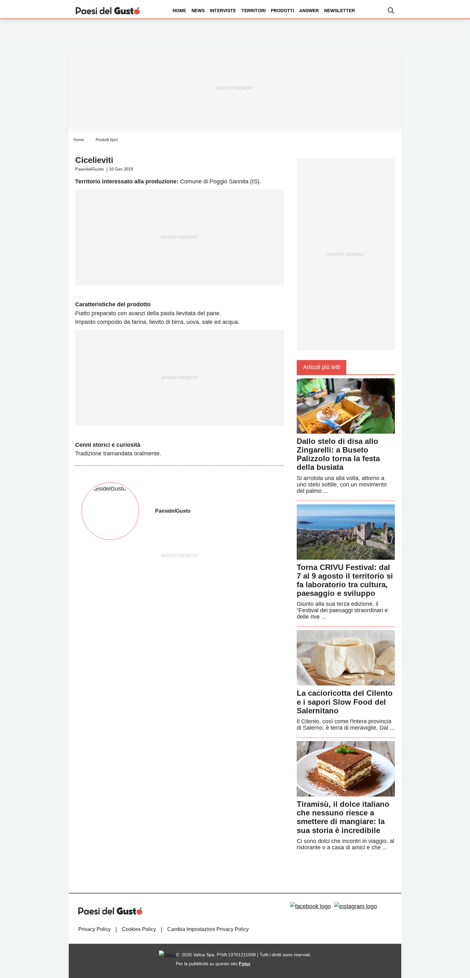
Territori (253, 10)
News (198, 10)
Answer (309, 10)
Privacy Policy (94, 929)
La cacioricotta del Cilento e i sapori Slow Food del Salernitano (345, 702)
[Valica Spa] (167, 954)
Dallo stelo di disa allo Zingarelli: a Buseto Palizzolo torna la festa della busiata (338, 454)
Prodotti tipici (107, 140)
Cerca (419, 34)
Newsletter (339, 10)
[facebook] (310, 906)
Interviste (223, 10)
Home (179, 10)
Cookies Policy (139, 929)
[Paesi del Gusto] (108, 10)
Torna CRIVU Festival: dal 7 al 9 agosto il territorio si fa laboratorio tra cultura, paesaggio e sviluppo (345, 580)
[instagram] (355, 906)
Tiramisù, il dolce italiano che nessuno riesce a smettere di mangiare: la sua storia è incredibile (343, 817)
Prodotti (282, 10)
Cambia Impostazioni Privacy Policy (208, 929)
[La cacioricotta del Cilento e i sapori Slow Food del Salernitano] (346, 657)
